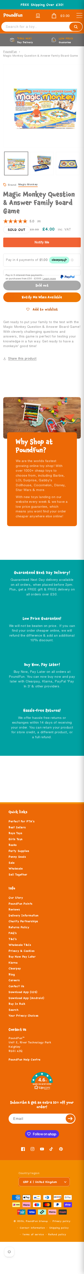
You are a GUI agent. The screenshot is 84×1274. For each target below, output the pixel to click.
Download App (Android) (26, 998)
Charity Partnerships (23, 921)
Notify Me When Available (42, 297)
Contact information (32, 1227)
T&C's (13, 939)
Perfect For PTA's (21, 821)
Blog (12, 974)
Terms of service (33, 1234)
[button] (58, 16)
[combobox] (42, 27)
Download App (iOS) (23, 992)
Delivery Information (24, 915)
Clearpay (15, 968)
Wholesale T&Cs (20, 945)
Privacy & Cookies (21, 951)
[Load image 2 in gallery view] (42, 163)
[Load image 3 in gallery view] (67, 163)
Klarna (13, 962)
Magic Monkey (28, 184)
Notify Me (42, 242)
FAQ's (13, 933)
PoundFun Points (21, 903)
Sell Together (18, 874)
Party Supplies (19, 851)
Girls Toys (16, 839)
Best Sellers (17, 827)
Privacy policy (61, 1221)
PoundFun (10, 51)
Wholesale (16, 868)
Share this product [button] (22, 358)
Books (13, 845)
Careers (14, 980)
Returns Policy (19, 927)
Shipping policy (59, 1227)
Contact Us (16, 986)
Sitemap (43, 1221)
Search (14, 1010)
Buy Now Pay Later (22, 956)
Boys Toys (15, 833)
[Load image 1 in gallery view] (16, 163)
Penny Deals (17, 856)
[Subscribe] (70, 1119)
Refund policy (57, 1234)
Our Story (16, 897)
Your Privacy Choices (24, 1015)
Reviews (14, 909)
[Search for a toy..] (75, 27)
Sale (11, 862)
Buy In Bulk (17, 1004)
